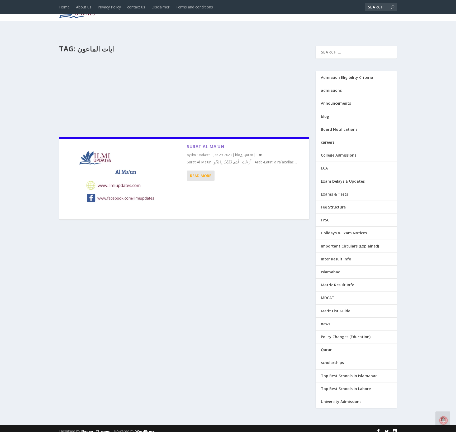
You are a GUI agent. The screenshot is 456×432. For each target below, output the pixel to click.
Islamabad (330, 271)
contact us (136, 6)
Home (64, 6)
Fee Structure (333, 207)
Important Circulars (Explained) (350, 246)
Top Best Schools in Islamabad (349, 375)
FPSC (325, 219)
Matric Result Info (337, 284)
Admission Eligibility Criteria (347, 77)
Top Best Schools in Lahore (346, 388)
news (152, 10)
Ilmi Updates (200, 155)
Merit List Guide (335, 310)
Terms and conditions (194, 6)
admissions (223, 10)
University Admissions (341, 401)
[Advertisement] (184, 93)
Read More (200, 175)
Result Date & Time (366, 10)
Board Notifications (339, 129)
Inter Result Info (336, 258)
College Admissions (338, 155)
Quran (248, 155)
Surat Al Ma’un (205, 146)
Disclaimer (160, 6)
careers (193, 10)
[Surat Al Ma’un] (123, 179)
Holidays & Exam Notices (344, 232)
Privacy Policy (109, 6)
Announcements (313, 10)
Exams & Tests (265, 10)
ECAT (325, 168)
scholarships (332, 362)
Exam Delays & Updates (343, 181)
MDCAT (327, 297)
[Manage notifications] (443, 420)
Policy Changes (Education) (345, 336)
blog (171, 10)
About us (83, 6)
